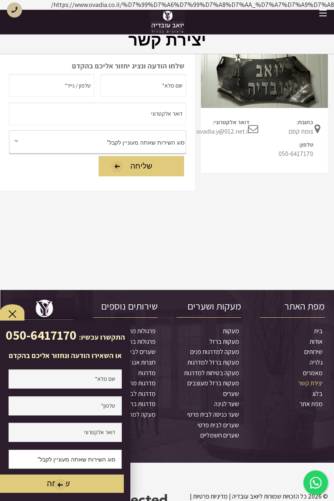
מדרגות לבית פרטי (134, 393)
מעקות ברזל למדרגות (213, 362)
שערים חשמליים (219, 435)
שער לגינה (226, 404)
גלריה (316, 362)
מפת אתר (311, 404)
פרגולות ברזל (140, 341)
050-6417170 (296, 153)
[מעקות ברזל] (167, 22)
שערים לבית (141, 351)
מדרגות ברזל (140, 404)
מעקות (231, 331)
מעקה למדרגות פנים (214, 351)
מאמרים (313, 373)
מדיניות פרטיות (210, 496)
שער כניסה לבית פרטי (213, 414)
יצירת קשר (310, 383)
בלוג (317, 393)
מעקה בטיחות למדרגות (211, 373)
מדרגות (147, 373)
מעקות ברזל (224, 341)
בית (318, 331)
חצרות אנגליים (139, 362)
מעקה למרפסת (137, 414)
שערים (231, 393)
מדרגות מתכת (139, 383)
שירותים (313, 351)
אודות (316, 341)
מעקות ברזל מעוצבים (213, 383)
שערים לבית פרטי (218, 425)
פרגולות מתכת (138, 331)
